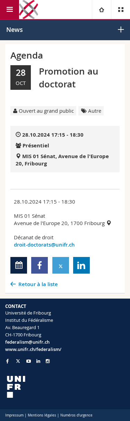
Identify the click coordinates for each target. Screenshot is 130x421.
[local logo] (65, 386)
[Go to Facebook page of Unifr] (7, 361)
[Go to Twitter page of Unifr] (18, 361)
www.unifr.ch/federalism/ (33, 349)
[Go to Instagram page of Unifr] (48, 361)
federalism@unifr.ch (27, 342)
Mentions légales (42, 415)
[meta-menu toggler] (120, 9)
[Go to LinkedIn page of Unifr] (38, 361)
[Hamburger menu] (9, 9)
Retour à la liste (38, 284)
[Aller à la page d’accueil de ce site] (28, 9)
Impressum (14, 415)
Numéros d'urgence (76, 415)
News (14, 29)
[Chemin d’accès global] (101, 9)
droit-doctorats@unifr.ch (44, 244)
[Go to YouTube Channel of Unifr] (28, 361)
